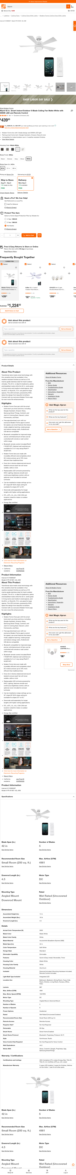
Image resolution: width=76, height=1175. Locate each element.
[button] (38, 365)
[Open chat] (74, 26)
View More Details (8, 139)
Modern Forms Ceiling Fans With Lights (53, 15)
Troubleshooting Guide (55, 387)
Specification (52, 389)
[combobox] (36, 6)
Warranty (51, 394)
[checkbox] (5, 204)
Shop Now (66, 664)
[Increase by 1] (18, 235)
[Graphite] (7, 149)
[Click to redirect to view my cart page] (72, 6)
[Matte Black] (12, 149)
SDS (49, 383)
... (1, 16)
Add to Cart (30, 235)
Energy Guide (52, 385)
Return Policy (8, 565)
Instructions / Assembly (55, 392)
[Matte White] (18, 149)
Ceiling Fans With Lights (29, 15)
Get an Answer (66, 329)
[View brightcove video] (60, 87)
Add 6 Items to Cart (12, 311)
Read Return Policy (10, 251)
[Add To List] (39, 235)
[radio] (5, 219)
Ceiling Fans (15, 15)
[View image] (4, 87)
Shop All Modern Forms (53, 377)
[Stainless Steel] (23, 149)
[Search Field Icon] (68, 6)
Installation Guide (54, 396)
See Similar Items (7, 850)
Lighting (6, 15)
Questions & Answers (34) (21, 115)
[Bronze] (2, 149)
